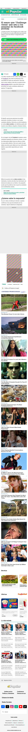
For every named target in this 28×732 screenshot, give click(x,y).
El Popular (6, 74)
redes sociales (5, 84)
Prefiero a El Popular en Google (12, 288)
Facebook (5, 78)
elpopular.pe (15, 720)
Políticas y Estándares (8, 693)
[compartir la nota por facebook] (14, 74)
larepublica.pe (8, 720)
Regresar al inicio (8, 680)
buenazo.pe (20, 722)
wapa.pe (15, 722)
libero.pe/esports (8, 722)
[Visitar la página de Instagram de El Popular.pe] (12, 706)
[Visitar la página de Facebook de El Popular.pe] (3, 706)
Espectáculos (15, 14)
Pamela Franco (16, 8)
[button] (2, 11)
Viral (22, 284)
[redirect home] (14, 687)
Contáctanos (20, 691)
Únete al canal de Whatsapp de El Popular (15, 39)
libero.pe (20, 720)
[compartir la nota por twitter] (21, 74)
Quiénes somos (8, 691)
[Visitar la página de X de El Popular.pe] (7, 706)
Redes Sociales (16, 284)
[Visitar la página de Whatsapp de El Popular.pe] (16, 706)
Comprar (15, 615)
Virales (2, 19)
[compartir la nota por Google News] (24, 74)
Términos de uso (21, 693)
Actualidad (23, 14)
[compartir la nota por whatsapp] (18, 74)
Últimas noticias (5, 14)
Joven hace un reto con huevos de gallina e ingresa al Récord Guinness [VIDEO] (13, 132)
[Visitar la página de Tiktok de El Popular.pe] (25, 706)
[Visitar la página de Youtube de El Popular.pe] (20, 706)
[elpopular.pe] (14, 13)
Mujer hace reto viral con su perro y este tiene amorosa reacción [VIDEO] (14, 193)
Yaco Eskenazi (8, 8)
